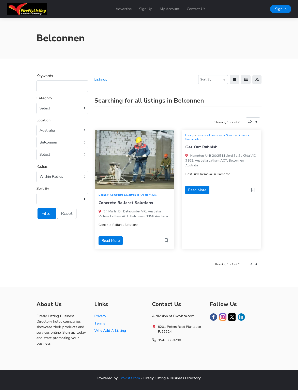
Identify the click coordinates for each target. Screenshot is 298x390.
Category (44, 98)
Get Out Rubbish (201, 147)
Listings (100, 79)
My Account (170, 8)
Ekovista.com (129, 378)
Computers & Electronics (124, 194)
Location (43, 120)
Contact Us (196, 8)
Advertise (124, 8)
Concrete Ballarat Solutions (126, 203)
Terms (99, 323)
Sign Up (145, 8)
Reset (67, 213)
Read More (111, 240)
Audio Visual (149, 194)
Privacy (100, 316)
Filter (46, 213)
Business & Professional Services (216, 135)
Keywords (44, 75)
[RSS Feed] (257, 79)
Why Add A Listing (110, 330)
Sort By (42, 188)
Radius (42, 166)
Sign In (280, 8)
